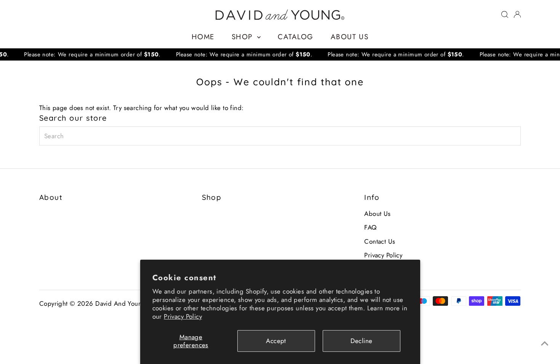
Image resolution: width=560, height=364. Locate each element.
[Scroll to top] (544, 343)
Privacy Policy (183, 316)
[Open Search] (504, 14)
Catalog (295, 37)
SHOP (243, 37)
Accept (276, 340)
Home (203, 37)
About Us (349, 37)
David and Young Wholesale (136, 303)
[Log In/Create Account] (517, 14)
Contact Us (379, 241)
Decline (361, 340)
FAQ (370, 227)
